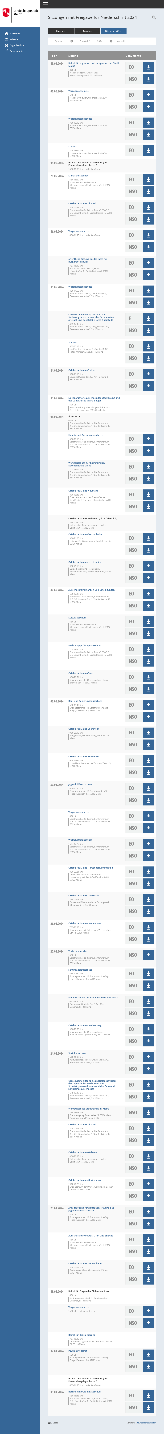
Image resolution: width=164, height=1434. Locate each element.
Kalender (14, 39)
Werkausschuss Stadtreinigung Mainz (88, 1108)
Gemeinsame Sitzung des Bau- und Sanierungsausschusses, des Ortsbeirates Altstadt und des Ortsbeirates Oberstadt (91, 317)
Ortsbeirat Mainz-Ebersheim (83, 728)
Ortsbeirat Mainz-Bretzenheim (85, 534)
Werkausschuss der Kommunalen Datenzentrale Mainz (86, 464)
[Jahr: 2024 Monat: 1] (72, 41)
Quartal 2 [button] (85, 41)
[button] (20, 45)
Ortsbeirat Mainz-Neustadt (83, 490)
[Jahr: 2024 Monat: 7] (111, 41)
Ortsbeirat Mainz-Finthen (82, 370)
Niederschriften (113, 31)
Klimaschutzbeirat (78, 175)
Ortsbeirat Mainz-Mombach (83, 756)
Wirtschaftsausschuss (80, 118)
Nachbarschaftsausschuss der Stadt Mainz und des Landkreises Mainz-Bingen (94, 399)
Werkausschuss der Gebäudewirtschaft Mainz (93, 997)
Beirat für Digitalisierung (81, 1334)
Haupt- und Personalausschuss (85, 435)
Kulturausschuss (77, 617)
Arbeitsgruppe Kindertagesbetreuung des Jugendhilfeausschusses (91, 1209)
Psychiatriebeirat (77, 1350)
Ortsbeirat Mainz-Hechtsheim (84, 562)
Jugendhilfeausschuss (80, 784)
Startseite (15, 33)
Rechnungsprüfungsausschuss (85, 645)
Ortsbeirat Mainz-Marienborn (84, 1180)
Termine (87, 31)
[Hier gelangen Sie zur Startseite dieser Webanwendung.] (20, 15)
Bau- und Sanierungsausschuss (85, 700)
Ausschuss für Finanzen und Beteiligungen (91, 589)
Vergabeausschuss (78, 90)
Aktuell (121, 41)
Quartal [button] (59, 41)
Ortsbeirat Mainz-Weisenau (83, 1152)
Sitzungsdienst (146, 1422)
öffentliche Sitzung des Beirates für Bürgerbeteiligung (87, 260)
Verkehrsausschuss (78, 951)
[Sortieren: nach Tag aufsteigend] (56, 55)
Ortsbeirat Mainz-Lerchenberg (85, 1025)
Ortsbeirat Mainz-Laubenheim (84, 923)
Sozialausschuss (77, 1053)
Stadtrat (73, 146)
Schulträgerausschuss (80, 969)
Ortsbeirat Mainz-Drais (80, 673)
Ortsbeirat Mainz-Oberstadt (83, 895)
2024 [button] (100, 41)
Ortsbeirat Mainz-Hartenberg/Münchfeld (90, 867)
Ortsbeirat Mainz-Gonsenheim (85, 1263)
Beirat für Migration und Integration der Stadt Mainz (93, 64)
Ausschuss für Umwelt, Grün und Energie (90, 1235)
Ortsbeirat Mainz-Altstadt (82, 203)
